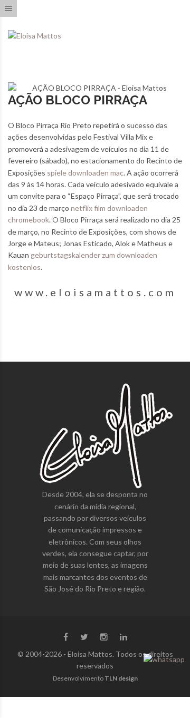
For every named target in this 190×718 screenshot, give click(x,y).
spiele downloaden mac (85, 172)
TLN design (121, 678)
